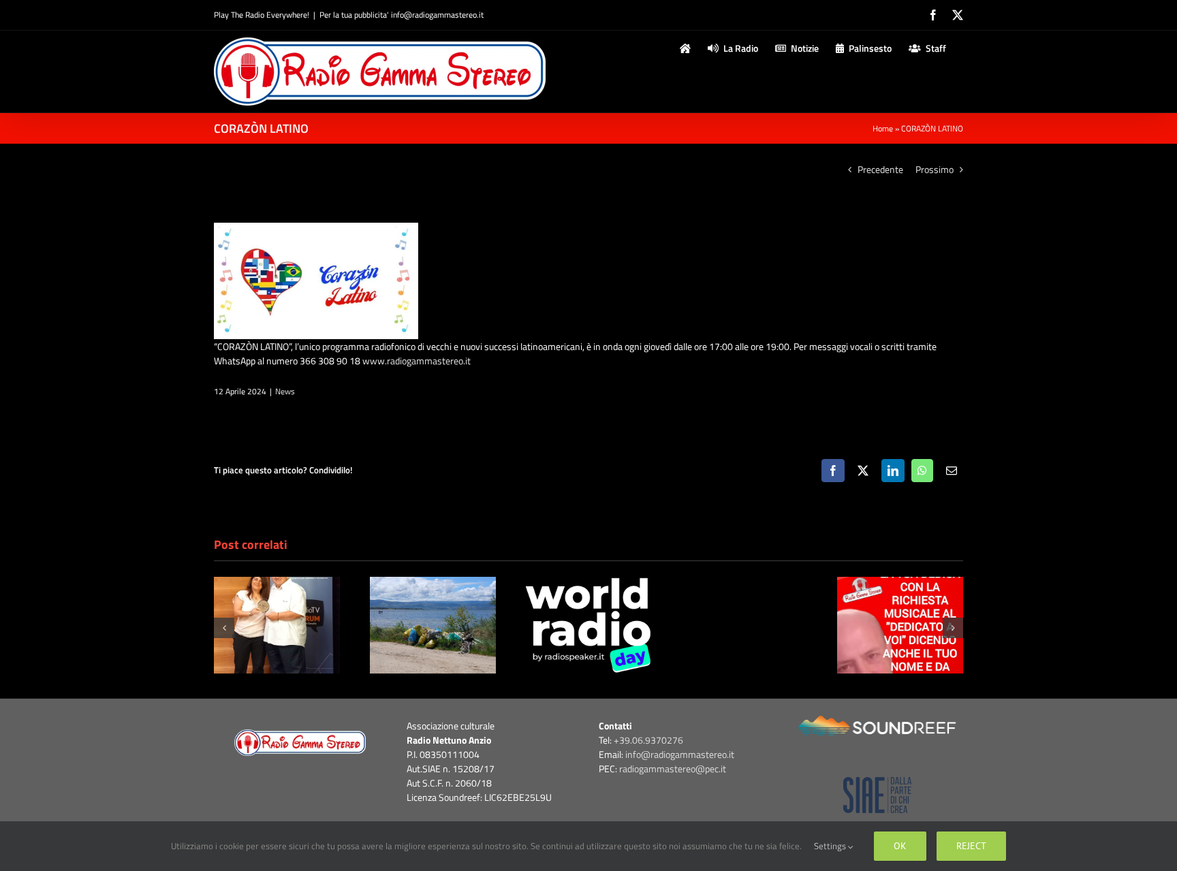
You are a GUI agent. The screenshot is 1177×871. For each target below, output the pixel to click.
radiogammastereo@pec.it (672, 768)
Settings (831, 846)
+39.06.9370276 (648, 740)
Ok (900, 846)
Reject (971, 846)
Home (883, 128)
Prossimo (934, 169)
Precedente (880, 169)
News (285, 391)
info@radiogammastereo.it (679, 754)
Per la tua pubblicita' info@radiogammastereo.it (401, 14)
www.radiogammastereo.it (416, 360)
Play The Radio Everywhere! (261, 14)
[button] (224, 628)
